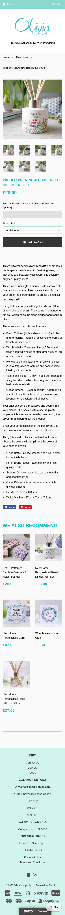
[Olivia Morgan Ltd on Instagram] (35, 875)
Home (6, 57)
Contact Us (32, 762)
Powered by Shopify (46, 885)
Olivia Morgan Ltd (23, 885)
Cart (59, 4)
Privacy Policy (32, 857)
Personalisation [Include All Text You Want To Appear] (28, 205)
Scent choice (10, 223)
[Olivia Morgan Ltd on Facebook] (29, 875)
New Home (22, 57)
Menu (10, 4)
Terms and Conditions (32, 862)
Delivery (32, 767)
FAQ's (32, 772)
